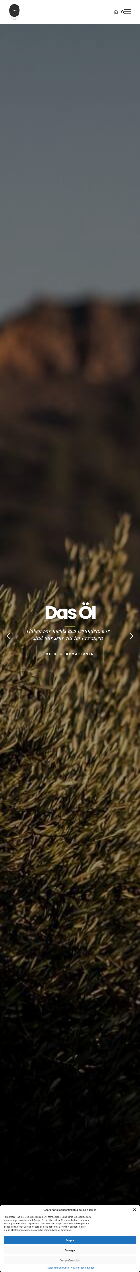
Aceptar (70, 1240)
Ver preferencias (70, 1260)
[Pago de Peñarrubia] (14, 12)
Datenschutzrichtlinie (58, 1267)
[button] (134, 1210)
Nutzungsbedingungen (83, 1267)
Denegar (70, 1250)
